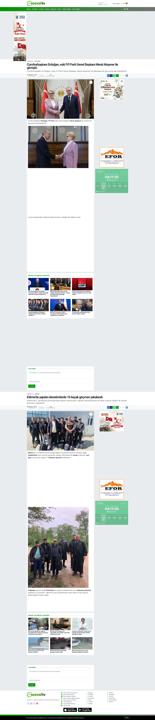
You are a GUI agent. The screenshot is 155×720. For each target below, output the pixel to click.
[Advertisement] (77, 24)
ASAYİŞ (37, 394)
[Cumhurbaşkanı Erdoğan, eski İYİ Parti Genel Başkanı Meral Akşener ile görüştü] (60, 99)
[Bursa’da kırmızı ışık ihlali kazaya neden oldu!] (60, 643)
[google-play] (85, 709)
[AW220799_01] (58, 147)
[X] (31, 703)
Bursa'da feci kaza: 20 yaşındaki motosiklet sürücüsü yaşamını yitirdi (60, 633)
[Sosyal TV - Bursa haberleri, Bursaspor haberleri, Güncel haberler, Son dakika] (36, 3)
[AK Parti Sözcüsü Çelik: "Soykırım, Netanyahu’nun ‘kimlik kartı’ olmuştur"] (60, 305)
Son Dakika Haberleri (69, 703)
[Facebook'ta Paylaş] (108, 75)
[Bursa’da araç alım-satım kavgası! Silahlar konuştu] (82, 643)
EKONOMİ (112, 698)
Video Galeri (66, 9)
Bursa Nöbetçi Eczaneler (70, 692)
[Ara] (125, 9)
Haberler (30, 61)
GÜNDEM (111, 694)
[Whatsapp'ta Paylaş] (114, 75)
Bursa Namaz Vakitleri (69, 696)
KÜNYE (111, 692)
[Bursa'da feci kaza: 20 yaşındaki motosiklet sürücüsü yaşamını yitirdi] (60, 624)
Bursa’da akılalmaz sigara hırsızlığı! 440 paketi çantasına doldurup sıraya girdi (38, 633)
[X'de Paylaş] (111, 75)
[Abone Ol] (126, 75)
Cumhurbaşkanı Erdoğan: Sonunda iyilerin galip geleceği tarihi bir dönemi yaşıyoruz (38, 293)
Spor (59, 9)
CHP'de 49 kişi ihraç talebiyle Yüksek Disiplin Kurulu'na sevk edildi (81, 293)
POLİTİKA (37, 61)
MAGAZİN (91, 698)
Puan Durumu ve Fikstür (69, 700)
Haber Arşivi (66, 705)
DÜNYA (111, 696)
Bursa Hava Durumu (68, 694)
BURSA (90, 692)
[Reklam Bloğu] (112, 157)
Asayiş (41, 9)
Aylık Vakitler (101, 191)
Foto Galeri (76, 9)
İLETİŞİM (90, 694)
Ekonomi (54, 9)
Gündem (35, 9)
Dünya (47, 9)
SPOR (90, 700)
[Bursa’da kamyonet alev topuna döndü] (38, 643)
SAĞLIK (111, 701)
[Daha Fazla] (117, 75)
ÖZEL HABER (112, 700)
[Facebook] (28, 703)
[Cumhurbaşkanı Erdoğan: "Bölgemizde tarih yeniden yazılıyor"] (38, 305)
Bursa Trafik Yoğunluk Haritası (71, 698)
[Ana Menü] (127, 9)
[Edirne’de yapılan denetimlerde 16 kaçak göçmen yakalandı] (60, 431)
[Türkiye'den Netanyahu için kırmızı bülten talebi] (82, 305)
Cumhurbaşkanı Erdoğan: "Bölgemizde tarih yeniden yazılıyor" (37, 314)
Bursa (29, 9)
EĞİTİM (90, 703)
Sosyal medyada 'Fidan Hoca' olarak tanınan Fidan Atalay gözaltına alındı (81, 633)
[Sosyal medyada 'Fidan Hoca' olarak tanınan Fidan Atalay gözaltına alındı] (82, 624)
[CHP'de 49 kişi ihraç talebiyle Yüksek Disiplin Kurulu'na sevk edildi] (82, 284)
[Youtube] (37, 703)
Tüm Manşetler (67, 701)
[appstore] (70, 709)
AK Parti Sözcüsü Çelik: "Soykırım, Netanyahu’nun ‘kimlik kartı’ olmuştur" (58, 314)
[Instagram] (34, 703)
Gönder (31, 386)
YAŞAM (90, 701)
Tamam (126, 717)
